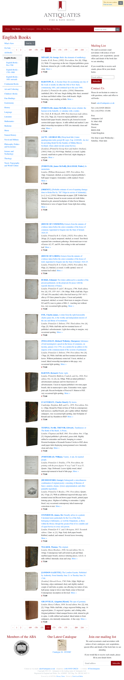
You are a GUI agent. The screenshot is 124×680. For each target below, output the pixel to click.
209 (76, 49)
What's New (9, 43)
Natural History (10, 135)
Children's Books (11, 93)
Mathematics (9, 121)
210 (82, 49)
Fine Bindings (9, 98)
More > (49, 69)
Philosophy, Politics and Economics (11, 145)
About (38, 29)
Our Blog (56, 29)
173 (53, 49)
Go (117, 29)
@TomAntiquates (94, 668)
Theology (8, 158)
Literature (8, 116)
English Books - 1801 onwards (12, 78)
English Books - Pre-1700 (12, 63)
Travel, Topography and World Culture (11, 164)
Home (7, 29)
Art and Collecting (11, 89)
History (7, 107)
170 (36, 49)
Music (6, 130)
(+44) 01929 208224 (71, 668)
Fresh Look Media (78, 676)
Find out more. (107, 4)
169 (30, 49)
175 (65, 49)
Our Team (47, 29)
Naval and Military (11, 139)
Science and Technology (9, 152)
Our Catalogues (28, 29)
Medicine (8, 125)
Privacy (59, 676)
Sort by (29, 43)
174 (59, 49)
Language (8, 112)
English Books (10, 57)
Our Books (16, 29)
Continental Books (11, 84)
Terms (63, 676)
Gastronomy (9, 103)
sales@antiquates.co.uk (105, 103)
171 (42, 49)
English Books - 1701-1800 (12, 70)
